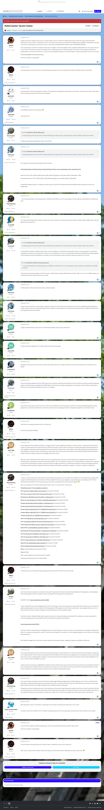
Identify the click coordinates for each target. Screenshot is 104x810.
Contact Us (6, 807)
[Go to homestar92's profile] (11, 240)
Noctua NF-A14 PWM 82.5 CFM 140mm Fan (37, 534)
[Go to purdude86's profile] (11, 219)
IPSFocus (70, 807)
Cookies (11, 807)
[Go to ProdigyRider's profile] (11, 405)
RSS (17, 807)
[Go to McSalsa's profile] (11, 591)
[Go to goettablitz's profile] (11, 90)
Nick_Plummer (11, 136)
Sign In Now (76, 767)
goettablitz (11, 96)
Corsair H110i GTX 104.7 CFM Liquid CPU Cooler (39, 494)
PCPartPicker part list (26, 488)
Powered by (94, 807)
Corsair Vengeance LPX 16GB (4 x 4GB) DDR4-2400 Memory (41, 500)
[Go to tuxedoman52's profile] (11, 364)
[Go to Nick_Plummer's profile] (11, 130)
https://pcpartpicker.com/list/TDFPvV (30, 624)
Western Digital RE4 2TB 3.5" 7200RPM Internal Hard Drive (40, 509)
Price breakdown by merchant (40, 488)
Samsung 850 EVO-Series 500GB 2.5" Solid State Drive (39, 506)
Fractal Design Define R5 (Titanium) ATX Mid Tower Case (38, 521)
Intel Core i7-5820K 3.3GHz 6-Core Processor (34, 491)
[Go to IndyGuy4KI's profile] (11, 109)
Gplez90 (9, 30)
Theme (65, 807)
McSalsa (11, 596)
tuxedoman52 (11, 369)
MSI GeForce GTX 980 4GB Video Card (36, 518)
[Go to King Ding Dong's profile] (11, 198)
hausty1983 (11, 332)
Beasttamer (11, 292)
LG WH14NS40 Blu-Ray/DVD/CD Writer (38, 527)
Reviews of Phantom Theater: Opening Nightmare (18, 21)
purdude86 (11, 225)
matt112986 (11, 450)
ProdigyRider (11, 410)
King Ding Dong (11, 204)
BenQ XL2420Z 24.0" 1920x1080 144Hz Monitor (38, 540)
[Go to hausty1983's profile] (11, 327)
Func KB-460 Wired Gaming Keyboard (36, 543)
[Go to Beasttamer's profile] (11, 287)
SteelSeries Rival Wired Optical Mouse (34, 546)
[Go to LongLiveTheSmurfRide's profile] (11, 704)
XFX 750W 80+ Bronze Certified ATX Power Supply (41, 524)
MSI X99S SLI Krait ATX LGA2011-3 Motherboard (41, 497)
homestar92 (11, 246)
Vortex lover (11, 388)
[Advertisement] (52, 796)
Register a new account (28, 767)
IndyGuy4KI (11, 114)
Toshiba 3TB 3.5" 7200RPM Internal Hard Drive (37, 515)
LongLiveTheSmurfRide (11, 709)
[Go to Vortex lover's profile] (11, 382)
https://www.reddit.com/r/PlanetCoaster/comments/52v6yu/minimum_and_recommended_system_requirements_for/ (51, 169)
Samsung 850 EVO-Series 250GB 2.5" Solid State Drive (39, 503)
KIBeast (11, 75)
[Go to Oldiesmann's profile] (11, 149)
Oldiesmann (11, 155)
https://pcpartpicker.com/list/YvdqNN (39, 600)
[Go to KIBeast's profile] (11, 69)
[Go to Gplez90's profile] (5, 30)
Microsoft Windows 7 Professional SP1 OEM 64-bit (43, 531)
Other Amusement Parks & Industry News (33, 30)
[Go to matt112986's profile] (11, 445)
